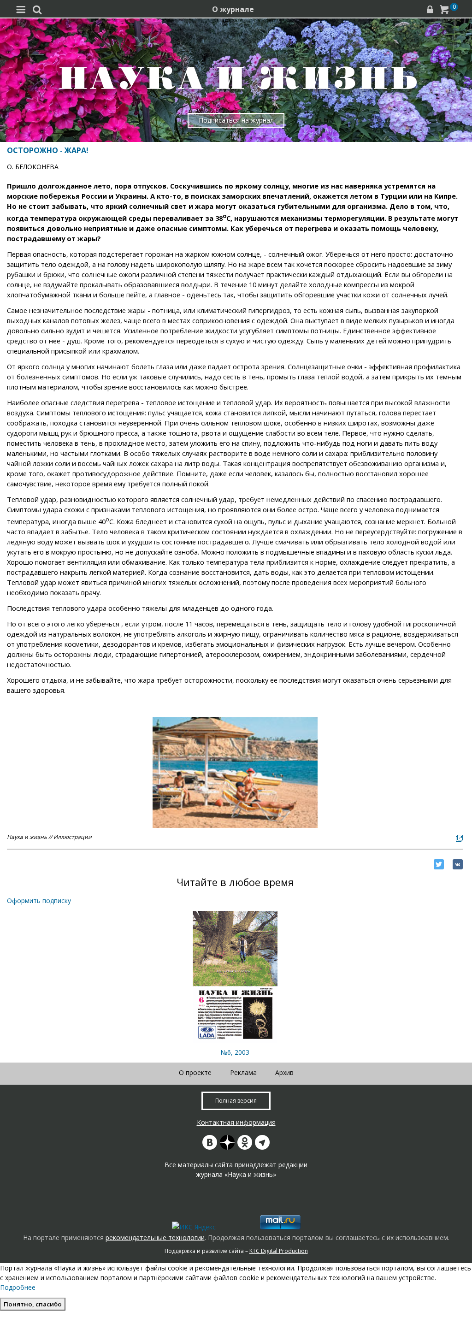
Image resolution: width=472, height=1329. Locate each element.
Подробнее (17, 1287)
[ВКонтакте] (458, 864)
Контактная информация (236, 1122)
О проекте (195, 1072)
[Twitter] (439, 864)
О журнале (233, 9)
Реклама (243, 1072)
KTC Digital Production (278, 1251)
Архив (284, 1072)
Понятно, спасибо (33, 1304)
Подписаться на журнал (236, 120)
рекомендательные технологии (155, 1237)
